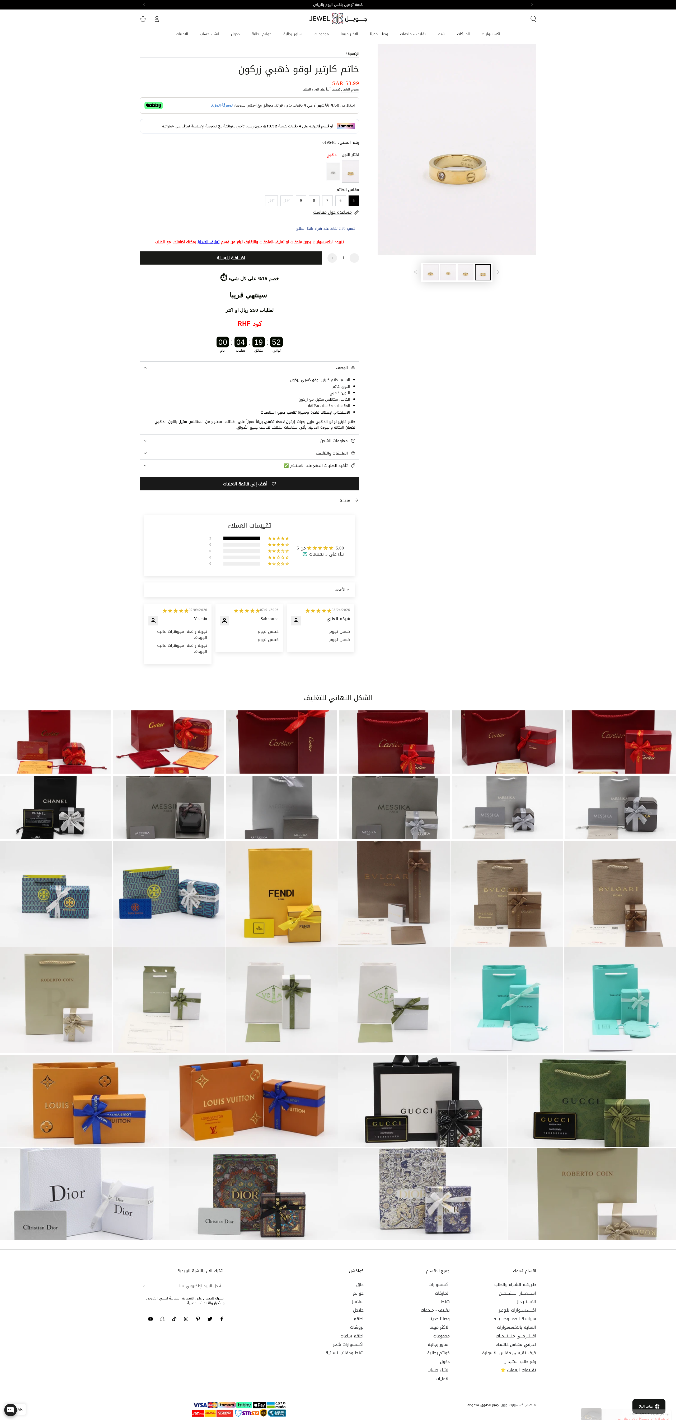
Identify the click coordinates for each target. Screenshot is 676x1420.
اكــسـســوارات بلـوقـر (517, 1310)
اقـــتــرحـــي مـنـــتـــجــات (516, 1336)
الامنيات (443, 1379)
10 (287, 200)
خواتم (358, 1293)
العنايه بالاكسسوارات (516, 1327)
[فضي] (333, 171)
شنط (445, 1302)
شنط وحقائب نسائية (344, 1353)
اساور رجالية (439, 1344)
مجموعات (441, 1336)
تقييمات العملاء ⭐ (518, 1370)
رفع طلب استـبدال (520, 1361)
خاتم (334, 380)
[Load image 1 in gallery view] (483, 272)
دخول (445, 1361)
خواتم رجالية (438, 1353)
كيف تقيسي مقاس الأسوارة (509, 1353)
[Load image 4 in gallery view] (431, 272)
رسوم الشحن (350, 89)
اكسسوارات (439, 1284)
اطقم (359, 1319)
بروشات (357, 1327)
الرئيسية (353, 54)
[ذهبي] (350, 171)
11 (271, 200)
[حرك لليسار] (531, 4)
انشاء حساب (439, 1370)
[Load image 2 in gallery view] (465, 272)
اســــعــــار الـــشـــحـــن (517, 1293)
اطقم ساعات (352, 1336)
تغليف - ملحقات (435, 1310)
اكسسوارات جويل (512, 1405)
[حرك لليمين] (144, 4)
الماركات (442, 1293)
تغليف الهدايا (209, 242)
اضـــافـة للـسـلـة (231, 258)
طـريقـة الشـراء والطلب (515, 1284)
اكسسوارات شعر (348, 1344)
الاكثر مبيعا (439, 1327)
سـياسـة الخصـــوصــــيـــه (515, 1319)
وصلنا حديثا (439, 1319)
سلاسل (357, 1302)
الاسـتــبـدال (525, 1302)
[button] (533, 19)
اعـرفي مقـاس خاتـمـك (516, 1344)
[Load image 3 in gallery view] (448, 272)
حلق (360, 1284)
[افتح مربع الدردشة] (10, 1410)
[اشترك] (143, 1286)
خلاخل (358, 1310)
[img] (176, 611)
